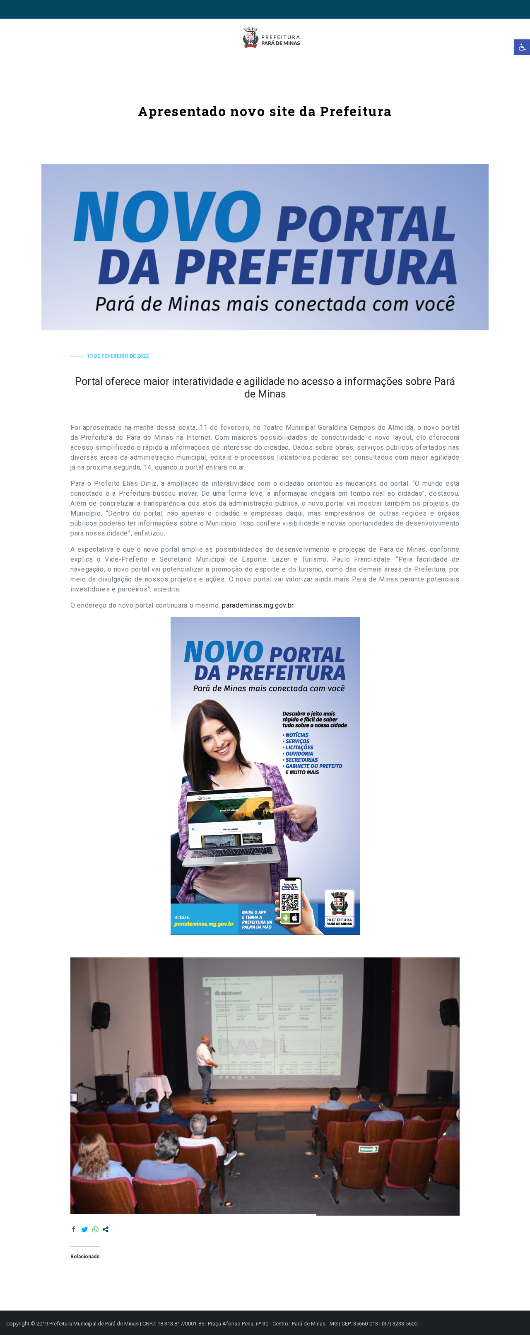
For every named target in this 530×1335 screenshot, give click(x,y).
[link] (522, 47)
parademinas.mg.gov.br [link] (257, 605)
